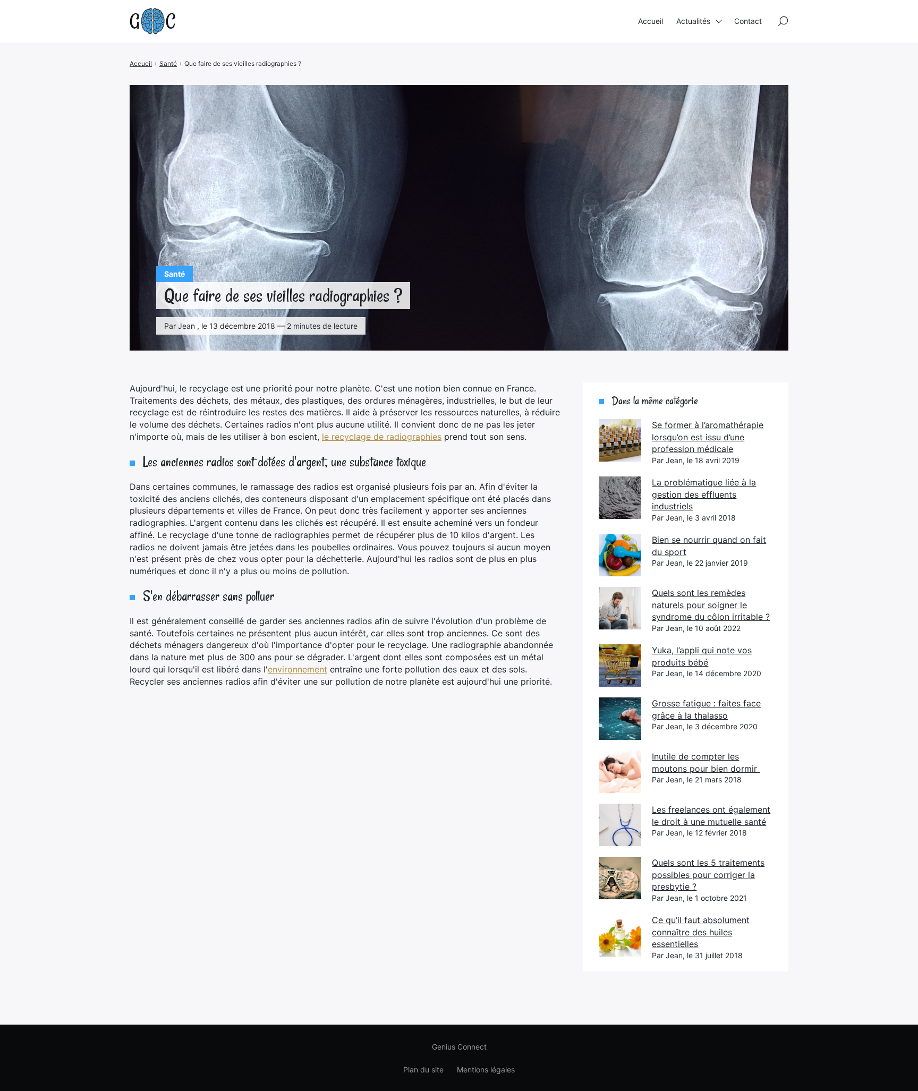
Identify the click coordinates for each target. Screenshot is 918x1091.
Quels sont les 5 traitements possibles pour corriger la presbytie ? (708, 874)
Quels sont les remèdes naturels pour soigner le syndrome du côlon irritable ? (711, 604)
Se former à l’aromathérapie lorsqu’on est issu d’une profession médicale (707, 437)
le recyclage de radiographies (381, 436)
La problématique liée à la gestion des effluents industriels (704, 494)
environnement (297, 669)
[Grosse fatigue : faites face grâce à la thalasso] (620, 718)
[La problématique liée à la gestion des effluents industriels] (620, 497)
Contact (748, 20)
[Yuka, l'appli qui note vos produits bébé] (620, 665)
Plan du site (423, 1069)
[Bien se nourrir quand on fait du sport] (620, 555)
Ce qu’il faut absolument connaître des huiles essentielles (701, 932)
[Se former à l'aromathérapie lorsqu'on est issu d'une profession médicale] (620, 440)
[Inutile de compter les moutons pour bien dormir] (620, 772)
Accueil (650, 20)
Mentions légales (486, 1069)
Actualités (693, 20)
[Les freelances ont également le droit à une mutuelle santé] (620, 825)
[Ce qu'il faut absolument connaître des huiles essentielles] (620, 935)
